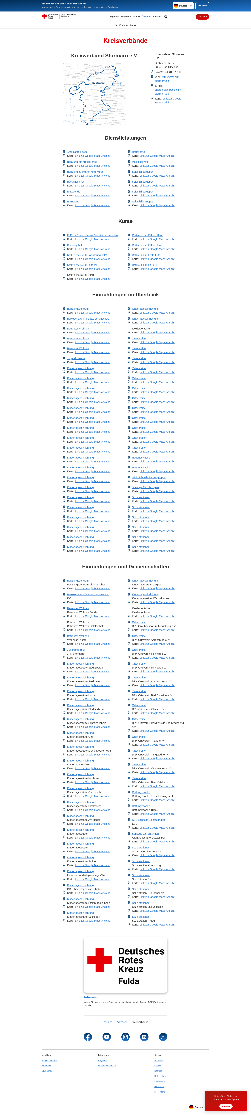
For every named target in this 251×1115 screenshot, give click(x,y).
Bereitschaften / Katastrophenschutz (88, 318)
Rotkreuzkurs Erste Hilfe (146, 255)
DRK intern (159, 1092)
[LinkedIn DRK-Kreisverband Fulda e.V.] (144, 1037)
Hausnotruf (138, 151)
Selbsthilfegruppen (142, 171)
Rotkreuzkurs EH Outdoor (82, 265)
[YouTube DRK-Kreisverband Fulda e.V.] (106, 1037)
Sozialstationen (141, 497)
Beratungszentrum (78, 308)
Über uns (146, 17)
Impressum (159, 1081)
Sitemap (158, 1071)
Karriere (157, 17)
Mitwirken (126, 17)
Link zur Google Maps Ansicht (92, 155)
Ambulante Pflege (77, 151)
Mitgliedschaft (140, 161)
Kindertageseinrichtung (80, 368)
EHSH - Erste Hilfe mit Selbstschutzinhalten (92, 235)
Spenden (202, 16)
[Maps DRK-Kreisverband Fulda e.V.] (163, 1037)
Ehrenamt (73, 201)
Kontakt (157, 1066)
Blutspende (73, 191)
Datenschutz (160, 1076)
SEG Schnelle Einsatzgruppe (149, 477)
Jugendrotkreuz (76, 358)
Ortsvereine (139, 338)
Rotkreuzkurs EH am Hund (147, 235)
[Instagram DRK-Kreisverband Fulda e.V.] (125, 1037)
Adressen (91, 997)
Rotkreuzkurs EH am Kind (147, 245)
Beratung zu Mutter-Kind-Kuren (85, 171)
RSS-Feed (159, 1086)
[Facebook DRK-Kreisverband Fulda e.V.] (88, 1037)
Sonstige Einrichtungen (145, 487)
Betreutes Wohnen (78, 328)
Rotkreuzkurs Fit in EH (145, 265)
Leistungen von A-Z (107, 1066)
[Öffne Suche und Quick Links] (166, 17)
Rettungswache (141, 457)
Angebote (114, 17)
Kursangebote (75, 245)
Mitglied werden (49, 1060)
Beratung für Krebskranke (82, 161)
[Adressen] (125, 965)
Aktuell (136, 17)
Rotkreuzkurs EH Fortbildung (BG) (87, 255)
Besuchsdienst (75, 181)
